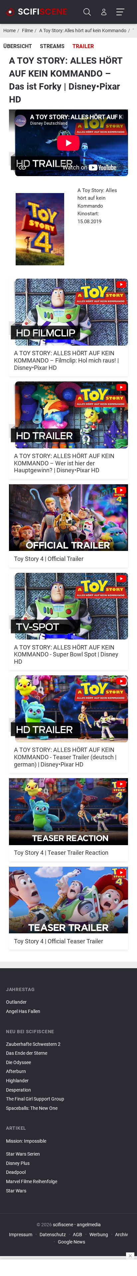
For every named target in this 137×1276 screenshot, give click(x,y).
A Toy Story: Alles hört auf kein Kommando (82, 31)
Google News (71, 1242)
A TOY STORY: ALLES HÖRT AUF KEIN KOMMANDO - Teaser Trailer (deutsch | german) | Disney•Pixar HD (65, 757)
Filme (27, 31)
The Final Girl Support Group (35, 1099)
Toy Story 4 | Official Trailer (48, 558)
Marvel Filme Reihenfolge (31, 1181)
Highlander (17, 1081)
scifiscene (63, 1225)
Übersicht (17, 46)
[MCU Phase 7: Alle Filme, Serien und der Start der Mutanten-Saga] (68, 1149)
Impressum (20, 1235)
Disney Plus (18, 1163)
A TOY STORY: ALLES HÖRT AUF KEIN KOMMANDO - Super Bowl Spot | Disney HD (66, 654)
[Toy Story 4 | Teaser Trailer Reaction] (68, 808)
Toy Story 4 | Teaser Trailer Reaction (61, 852)
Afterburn (16, 1071)
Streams (52, 46)
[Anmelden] (103, 12)
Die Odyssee (18, 1062)
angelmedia (89, 1225)
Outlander (16, 1002)
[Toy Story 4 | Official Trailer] (68, 514)
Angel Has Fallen (23, 1011)
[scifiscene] (39, 12)
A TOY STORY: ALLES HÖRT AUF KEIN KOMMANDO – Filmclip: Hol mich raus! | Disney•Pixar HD (66, 360)
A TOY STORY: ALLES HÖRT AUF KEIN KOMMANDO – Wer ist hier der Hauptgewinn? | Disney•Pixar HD (64, 463)
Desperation (18, 1090)
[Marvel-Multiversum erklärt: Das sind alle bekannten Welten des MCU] (68, 1147)
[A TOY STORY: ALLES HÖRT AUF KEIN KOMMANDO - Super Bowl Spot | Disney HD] (68, 602)
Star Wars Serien (23, 1154)
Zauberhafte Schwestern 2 (33, 1044)
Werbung (98, 1235)
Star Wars (16, 1191)
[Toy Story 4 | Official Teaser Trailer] (68, 896)
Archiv (121, 1235)
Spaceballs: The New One (32, 1108)
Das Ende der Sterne (26, 1053)
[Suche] (87, 12)
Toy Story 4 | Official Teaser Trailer (58, 941)
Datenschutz (53, 1235)
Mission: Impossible (26, 1141)
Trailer (83, 46)
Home (9, 31)
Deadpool (16, 1172)
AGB (77, 1235)
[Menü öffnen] (120, 12)
